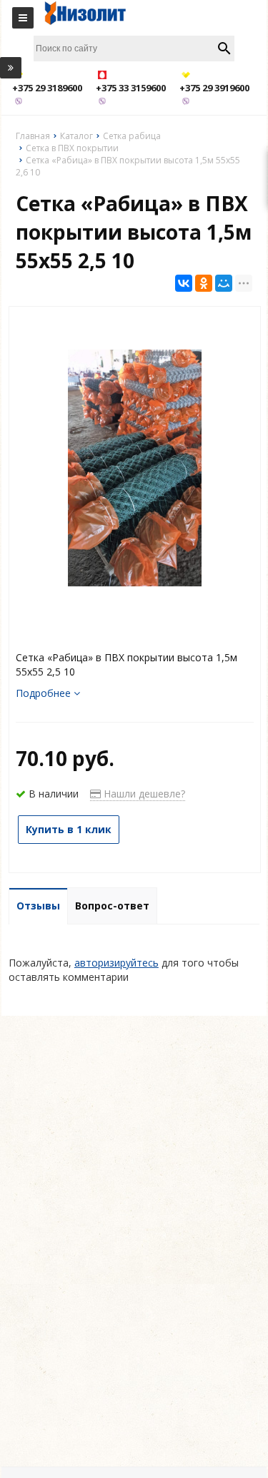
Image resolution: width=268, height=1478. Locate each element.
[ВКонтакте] (183, 283)
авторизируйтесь (116, 962)
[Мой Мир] (223, 283)
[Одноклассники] (203, 283)
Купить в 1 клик (68, 829)
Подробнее (45, 693)
